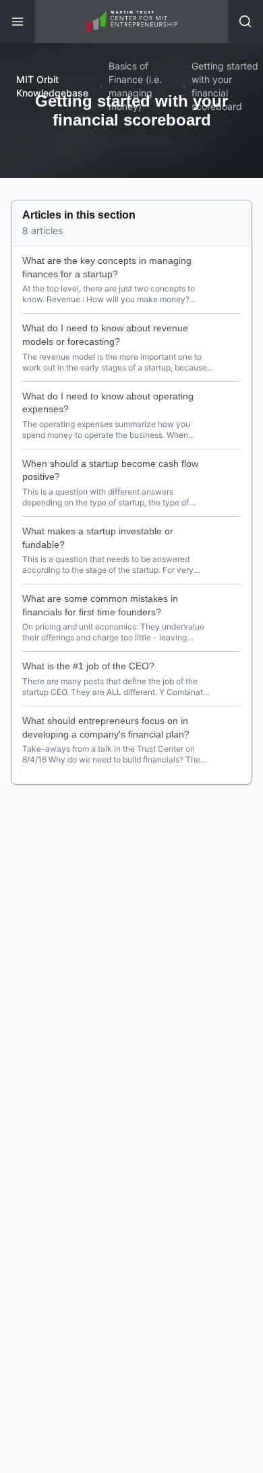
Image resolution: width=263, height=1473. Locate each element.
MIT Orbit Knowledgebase (52, 86)
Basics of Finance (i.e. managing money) (135, 86)
